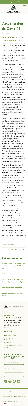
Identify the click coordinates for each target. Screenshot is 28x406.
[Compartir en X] (8, 250)
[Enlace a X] (10, 381)
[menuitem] (14, 1)
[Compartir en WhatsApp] (12, 250)
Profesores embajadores (9, 274)
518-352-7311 (10, 339)
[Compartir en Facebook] (4, 250)
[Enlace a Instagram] (14, 381)
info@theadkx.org (11, 335)
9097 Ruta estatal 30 (13, 343)
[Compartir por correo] (24, 250)
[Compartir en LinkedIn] (20, 250)
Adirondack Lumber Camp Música (12, 287)
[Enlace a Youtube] (19, 381)
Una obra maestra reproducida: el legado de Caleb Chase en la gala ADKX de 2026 (14, 265)
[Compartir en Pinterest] (16, 250)
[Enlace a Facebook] (5, 381)
